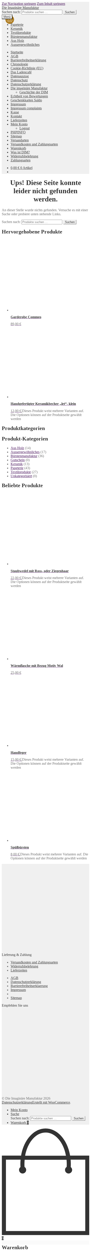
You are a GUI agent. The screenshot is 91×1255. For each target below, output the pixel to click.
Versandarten (20, 140)
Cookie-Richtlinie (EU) (27, 68)
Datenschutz (19, 80)
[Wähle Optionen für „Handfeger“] (21, 759)
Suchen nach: (11, 12)
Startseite (17, 52)
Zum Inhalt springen (51, 4)
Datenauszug (20, 76)
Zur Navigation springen (19, 4)
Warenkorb (18, 148)
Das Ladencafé (21, 72)
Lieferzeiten (19, 120)
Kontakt (16, 116)
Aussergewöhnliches (25, 44)
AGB (14, 56)
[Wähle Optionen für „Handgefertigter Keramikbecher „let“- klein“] (21, 411)
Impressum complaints (26, 108)
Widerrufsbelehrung (24, 156)
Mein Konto (19, 124)
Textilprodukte (21, 32)
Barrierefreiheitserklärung (28, 60)
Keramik (17, 28)
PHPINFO (18, 132)
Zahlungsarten (20, 160)
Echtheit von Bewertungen (29, 96)
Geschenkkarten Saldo (26, 100)
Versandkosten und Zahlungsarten (34, 144)
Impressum (18, 104)
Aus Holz (17, 40)
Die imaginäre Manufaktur (29, 88)
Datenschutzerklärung (26, 84)
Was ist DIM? (20, 152)
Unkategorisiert (21, 476)
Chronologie (19, 64)
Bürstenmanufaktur (24, 36)
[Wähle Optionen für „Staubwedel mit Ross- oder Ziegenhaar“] (21, 578)
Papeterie (17, 24)
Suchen (70, 12)
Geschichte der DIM (33, 92)
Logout (24, 128)
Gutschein (18, 460)
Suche (15, 1114)
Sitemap (16, 136)
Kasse (15, 112)
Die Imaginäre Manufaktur (20, 8)
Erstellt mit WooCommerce (51, 1102)
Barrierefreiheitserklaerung (29, 986)
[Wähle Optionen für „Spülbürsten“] (19, 854)
